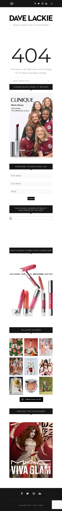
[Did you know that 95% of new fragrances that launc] (16, 386)
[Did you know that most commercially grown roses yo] (16, 347)
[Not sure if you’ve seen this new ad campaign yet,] (46, 347)
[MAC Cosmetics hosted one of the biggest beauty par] (16, 366)
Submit (31, 198)
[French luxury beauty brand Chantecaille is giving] (46, 386)
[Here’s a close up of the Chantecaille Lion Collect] (31, 386)
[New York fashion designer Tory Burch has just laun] (31, 347)
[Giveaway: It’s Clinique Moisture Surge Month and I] (31, 366)
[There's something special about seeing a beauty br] (46, 366)
